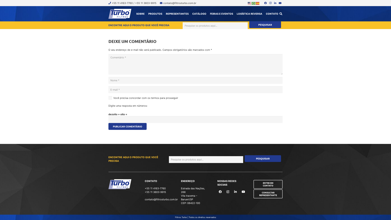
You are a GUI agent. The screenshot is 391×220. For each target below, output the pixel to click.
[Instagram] (270, 3)
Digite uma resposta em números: (127, 105)
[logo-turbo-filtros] (119, 14)
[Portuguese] (254, 3)
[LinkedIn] (275, 3)
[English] (250, 3)
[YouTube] (280, 3)
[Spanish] (258, 3)
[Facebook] (265, 3)
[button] (281, 13)
